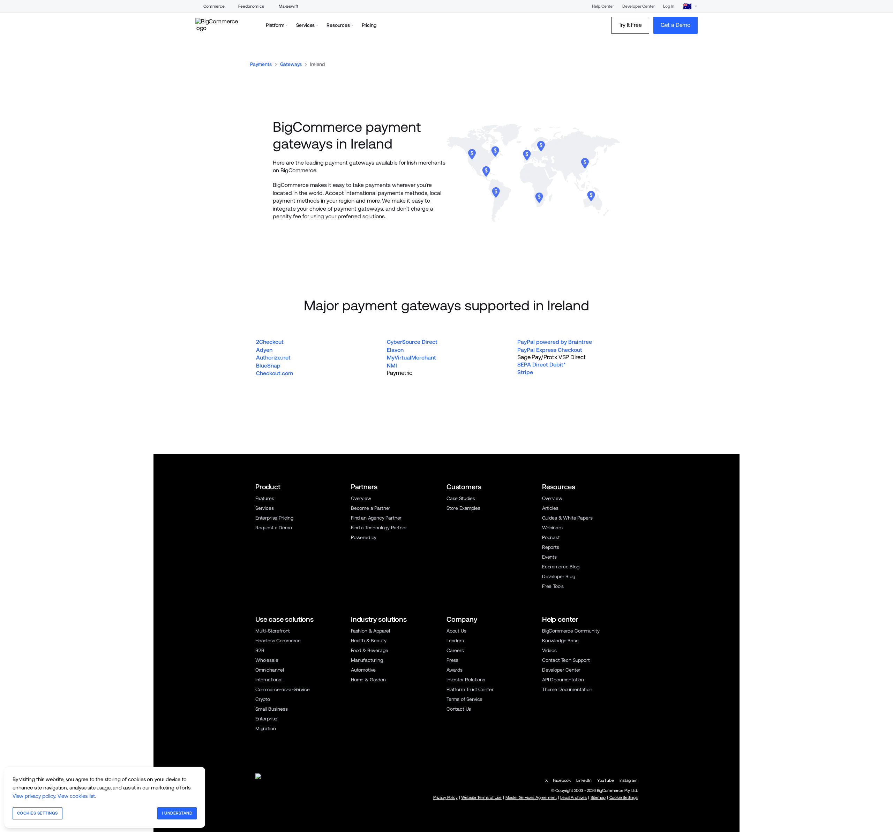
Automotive (363, 670)
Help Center (603, 6)
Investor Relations (465, 679)
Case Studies (460, 498)
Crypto (262, 699)
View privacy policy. (34, 796)
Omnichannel (269, 670)
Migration (265, 728)
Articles (550, 508)
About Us (456, 631)
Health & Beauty (368, 640)
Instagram (629, 780)
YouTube (605, 780)
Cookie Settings (623, 797)
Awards (454, 670)
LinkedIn (584, 780)
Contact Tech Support (566, 660)
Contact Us (458, 709)
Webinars (552, 527)
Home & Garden (368, 679)
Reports (550, 547)
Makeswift (288, 6)
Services (264, 508)
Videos (549, 650)
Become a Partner (370, 508)
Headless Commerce (278, 640)
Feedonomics (251, 6)
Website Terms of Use (481, 797)
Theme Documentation (567, 689)
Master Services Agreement (531, 797)
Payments (261, 64)
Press (452, 660)
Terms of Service (464, 699)
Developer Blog (558, 576)
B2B (259, 650)
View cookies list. (77, 796)
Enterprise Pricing (274, 518)
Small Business (271, 709)
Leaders (455, 640)
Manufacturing (367, 660)
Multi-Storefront (272, 631)
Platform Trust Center (469, 689)
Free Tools (553, 586)
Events (549, 557)
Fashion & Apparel (370, 631)
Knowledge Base (560, 640)
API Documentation (563, 679)
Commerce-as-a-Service (282, 689)
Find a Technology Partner (379, 527)
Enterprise (266, 718)
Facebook (562, 780)
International (269, 679)
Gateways (291, 64)
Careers (455, 650)
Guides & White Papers (567, 518)
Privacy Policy (445, 797)
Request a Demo (273, 527)
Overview (361, 498)
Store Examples (463, 508)
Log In (668, 6)
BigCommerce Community (570, 631)
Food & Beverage (369, 650)
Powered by (363, 537)
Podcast (551, 537)
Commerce (214, 6)
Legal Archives (573, 797)
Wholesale (266, 660)
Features (264, 498)
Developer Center (638, 6)
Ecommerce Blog (560, 566)
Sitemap (598, 797)
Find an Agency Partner (376, 518)
